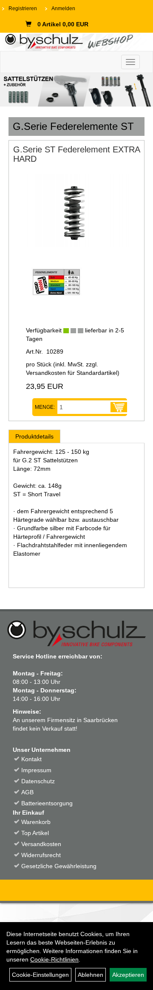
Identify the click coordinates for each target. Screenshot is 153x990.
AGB (27, 792)
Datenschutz (38, 781)
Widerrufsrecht (41, 855)
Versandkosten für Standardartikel (71, 372)
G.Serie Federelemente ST (73, 126)
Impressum (36, 770)
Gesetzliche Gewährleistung (58, 866)
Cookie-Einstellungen (40, 974)
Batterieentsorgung (47, 803)
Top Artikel (35, 833)
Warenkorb (36, 821)
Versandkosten (41, 844)
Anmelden (63, 8)
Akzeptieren (128, 974)
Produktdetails (34, 436)
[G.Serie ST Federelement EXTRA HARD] (76, 211)
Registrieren (22, 8)
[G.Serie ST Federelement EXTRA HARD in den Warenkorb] (118, 407)
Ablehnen (90, 974)
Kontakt (31, 759)
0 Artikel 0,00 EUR (62, 24)
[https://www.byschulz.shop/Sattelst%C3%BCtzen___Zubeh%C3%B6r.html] (76, 90)
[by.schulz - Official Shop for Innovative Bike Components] (73, 40)
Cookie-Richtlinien (54, 959)
